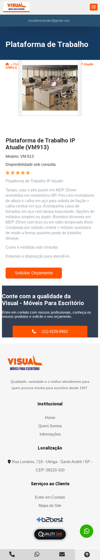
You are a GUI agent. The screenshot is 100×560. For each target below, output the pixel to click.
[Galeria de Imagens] (50, 88)
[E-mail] (62, 554)
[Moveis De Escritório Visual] (24, 363)
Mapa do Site (50, 506)
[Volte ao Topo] (87, 554)
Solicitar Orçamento (34, 273)
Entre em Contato (50, 497)
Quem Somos (50, 426)
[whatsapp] (86, 531)
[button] (94, 7)
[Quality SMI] (50, 534)
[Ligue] (12, 554)
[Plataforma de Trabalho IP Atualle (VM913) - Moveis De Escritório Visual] (16, 7)
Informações (50, 434)
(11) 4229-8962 (55, 331)
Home (50, 418)
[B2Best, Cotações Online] (50, 520)
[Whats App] (37, 554)
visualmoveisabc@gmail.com (48, 20)
